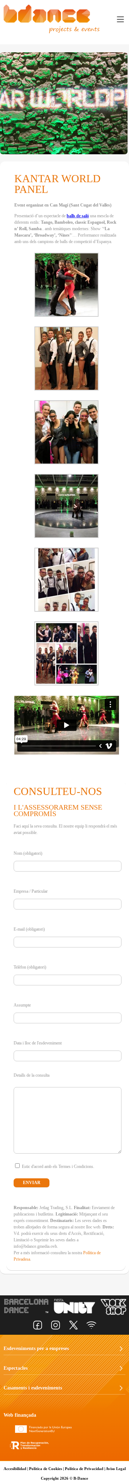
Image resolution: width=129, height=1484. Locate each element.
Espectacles (16, 1368)
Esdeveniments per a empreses (34, 1348)
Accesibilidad (15, 1468)
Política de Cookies (45, 1468)
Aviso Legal (116, 1468)
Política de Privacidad (84, 1468)
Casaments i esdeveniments (33, 1388)
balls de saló (78, 215)
